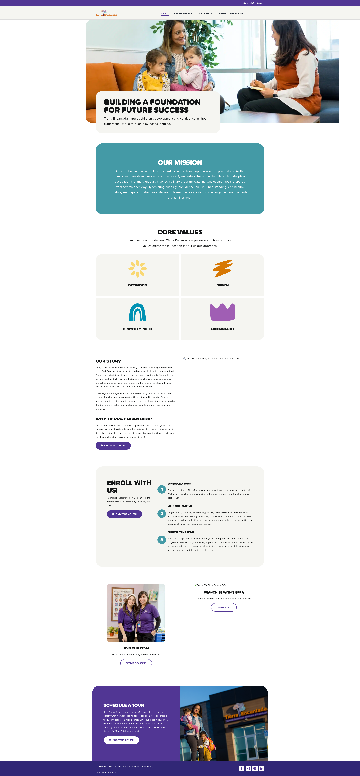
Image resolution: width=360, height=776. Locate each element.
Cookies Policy (145, 766)
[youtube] (255, 768)
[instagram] (248, 768)
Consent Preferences (106, 772)
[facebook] (241, 768)
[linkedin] (261, 768)
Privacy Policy (129, 766)
